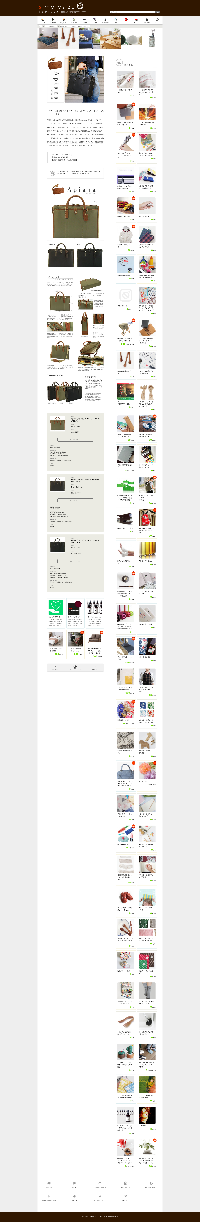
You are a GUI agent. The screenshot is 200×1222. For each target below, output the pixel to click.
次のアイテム (95, 669)
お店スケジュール (125, 1188)
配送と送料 (49, 1188)
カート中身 (42, 23)
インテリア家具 (53, 23)
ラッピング (136, 23)
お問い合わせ (125, 1201)
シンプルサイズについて (100, 1188)
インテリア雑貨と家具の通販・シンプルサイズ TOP (100, 8)
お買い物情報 (147, 23)
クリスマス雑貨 (105, 23)
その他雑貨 (94, 23)
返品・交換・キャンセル (151, 1188)
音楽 (116, 23)
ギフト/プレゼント (64, 23)
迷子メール (74, 1201)
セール (126, 23)
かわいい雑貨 (84, 23)
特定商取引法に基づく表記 (49, 1201)
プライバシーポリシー (100, 1201)
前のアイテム (55, 669)
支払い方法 (74, 1188)
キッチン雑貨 (74, 23)
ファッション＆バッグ (75, 669)
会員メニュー (157, 23)
